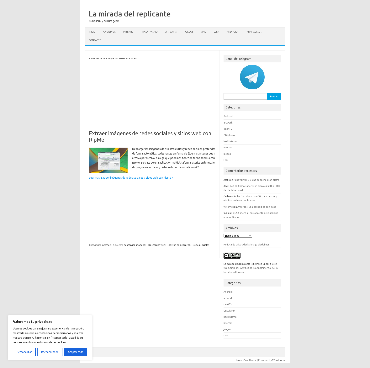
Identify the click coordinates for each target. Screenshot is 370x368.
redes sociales (201, 245)
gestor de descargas (180, 245)
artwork (171, 31)
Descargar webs (157, 245)
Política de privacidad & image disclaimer (246, 244)
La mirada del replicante (130, 14)
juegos (189, 31)
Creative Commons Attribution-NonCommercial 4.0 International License (251, 267)
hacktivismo (150, 31)
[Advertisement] (152, 102)
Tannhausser (253, 31)
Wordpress (278, 360)
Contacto (95, 40)
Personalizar (24, 352)
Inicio (92, 31)
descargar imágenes (135, 245)
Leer (216, 31)
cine (203, 31)
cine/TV (228, 128)
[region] (50, 337)
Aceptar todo (75, 352)
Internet (129, 31)
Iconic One (242, 360)
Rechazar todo (50, 352)
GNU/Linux (109, 31)
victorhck (229, 206)
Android (232, 31)
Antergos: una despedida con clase (256, 206)
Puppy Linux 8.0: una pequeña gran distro (256, 179)
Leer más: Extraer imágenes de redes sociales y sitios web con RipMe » (131, 177)
